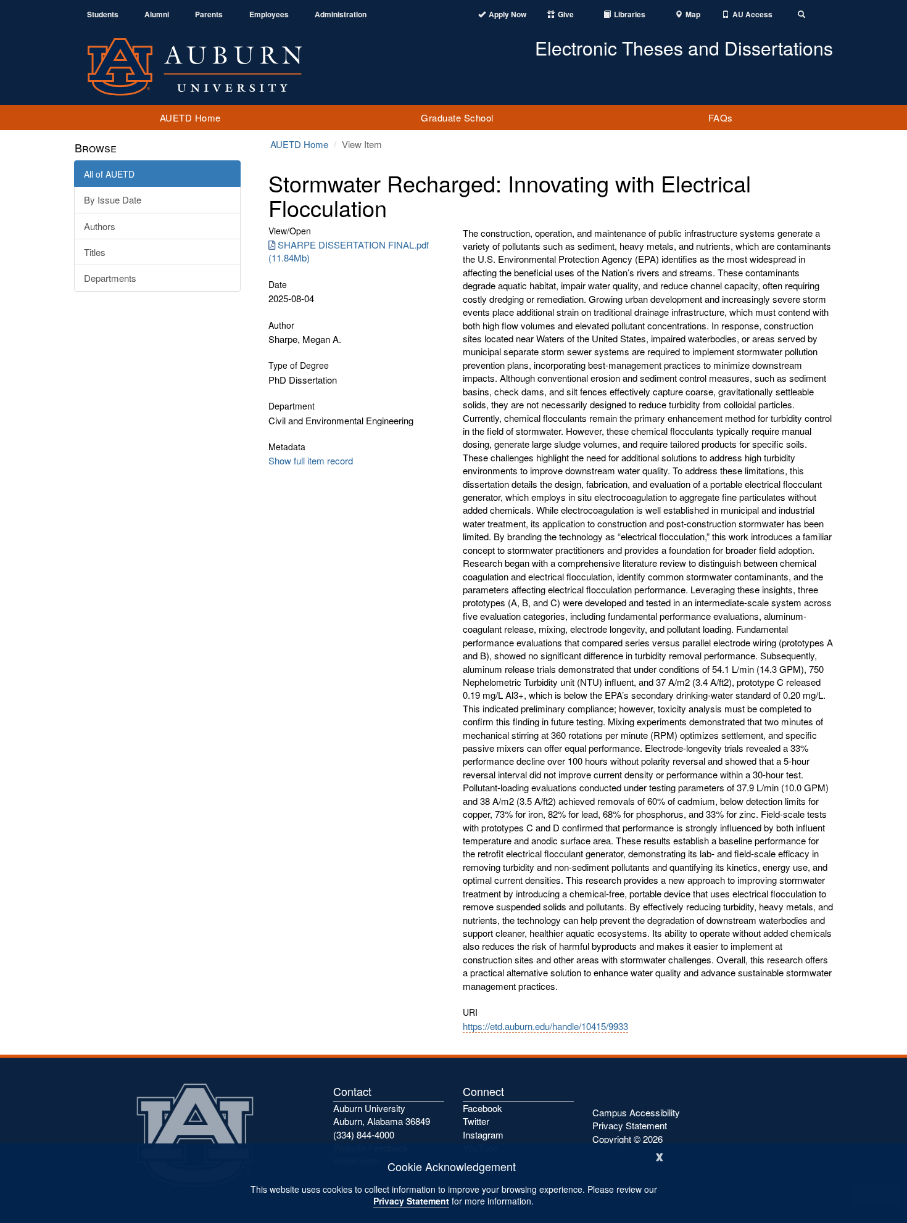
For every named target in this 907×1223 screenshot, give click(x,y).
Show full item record (310, 460)
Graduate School (457, 117)
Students (102, 14)
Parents (209, 14)
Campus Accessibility (636, 1112)
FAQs (720, 117)
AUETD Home (190, 117)
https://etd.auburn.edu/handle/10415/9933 (545, 1025)
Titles (95, 251)
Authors (99, 226)
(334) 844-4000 (363, 1134)
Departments (110, 277)
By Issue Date (112, 199)
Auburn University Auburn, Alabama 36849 (381, 1114)
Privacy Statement (411, 1201)
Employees (269, 14)
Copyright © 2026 (627, 1138)
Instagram (483, 1134)
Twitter (476, 1120)
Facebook (482, 1108)
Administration (341, 14)
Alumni (156, 14)
